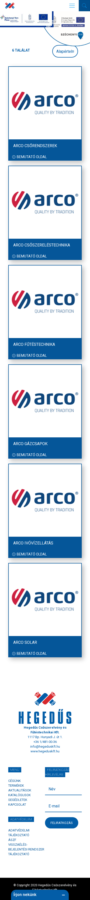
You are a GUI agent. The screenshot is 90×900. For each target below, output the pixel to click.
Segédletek (17, 800)
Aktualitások (19, 790)
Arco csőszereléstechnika (41, 245)
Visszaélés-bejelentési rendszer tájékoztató (26, 849)
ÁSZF (12, 840)
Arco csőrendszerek (35, 145)
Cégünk (14, 781)
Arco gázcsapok (30, 443)
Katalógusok (19, 795)
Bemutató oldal (32, 157)
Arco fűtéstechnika (34, 344)
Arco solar (25, 642)
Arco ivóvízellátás (33, 543)
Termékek (16, 785)
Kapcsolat (17, 804)
